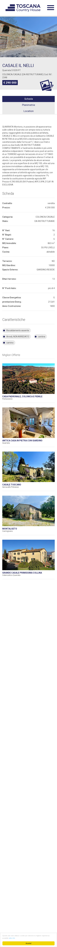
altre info (12, 938)
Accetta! (28, 943)
